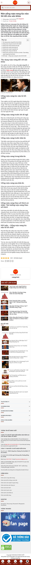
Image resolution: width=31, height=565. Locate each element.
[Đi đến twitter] (8, 261)
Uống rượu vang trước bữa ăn (10, 47)
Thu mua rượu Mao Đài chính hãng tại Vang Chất (18, 387)
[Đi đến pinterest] (13, 261)
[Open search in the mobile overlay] (15, 8)
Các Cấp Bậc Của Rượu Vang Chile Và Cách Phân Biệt (18, 333)
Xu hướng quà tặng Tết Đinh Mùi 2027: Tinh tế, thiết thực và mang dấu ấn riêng (18, 351)
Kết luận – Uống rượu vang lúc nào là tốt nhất (14, 56)
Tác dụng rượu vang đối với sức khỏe (12, 42)
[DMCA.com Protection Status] (6, 547)
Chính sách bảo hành (6, 487)
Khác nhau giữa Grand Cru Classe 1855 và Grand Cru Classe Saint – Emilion (18, 357)
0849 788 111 (9, 459)
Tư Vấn (14, 21)
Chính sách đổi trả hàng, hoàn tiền (9, 480)
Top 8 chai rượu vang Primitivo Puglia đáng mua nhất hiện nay (18, 327)
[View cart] (28, 2)
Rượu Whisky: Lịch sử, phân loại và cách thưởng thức (17, 381)
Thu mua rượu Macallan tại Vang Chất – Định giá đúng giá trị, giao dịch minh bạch (18, 370)
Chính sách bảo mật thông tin (8, 485)
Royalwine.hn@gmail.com (21, 459)
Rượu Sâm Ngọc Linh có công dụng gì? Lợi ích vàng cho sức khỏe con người (19, 362)
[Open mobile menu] (1, 2)
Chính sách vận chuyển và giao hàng (9, 482)
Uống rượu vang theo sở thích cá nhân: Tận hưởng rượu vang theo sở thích (15, 53)
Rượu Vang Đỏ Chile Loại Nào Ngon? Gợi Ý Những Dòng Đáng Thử (18, 341)
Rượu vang (9, 70)
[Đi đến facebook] (6, 261)
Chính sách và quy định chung (8, 477)
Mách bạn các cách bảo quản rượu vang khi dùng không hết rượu (18, 392)
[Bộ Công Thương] (15, 538)
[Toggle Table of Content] (27, 40)
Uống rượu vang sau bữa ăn (10, 50)
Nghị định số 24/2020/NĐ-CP (12, 444)
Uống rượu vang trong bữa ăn (10, 49)
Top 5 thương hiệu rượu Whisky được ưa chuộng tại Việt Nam (17, 376)
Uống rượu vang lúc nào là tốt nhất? (12, 44)
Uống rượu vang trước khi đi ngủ (11, 45)
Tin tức (11, 21)
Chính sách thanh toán (6, 490)
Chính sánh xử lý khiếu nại (7, 492)
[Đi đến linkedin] (10, 261)
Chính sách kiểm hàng (6, 495)
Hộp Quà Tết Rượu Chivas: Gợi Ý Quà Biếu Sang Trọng (18, 346)
